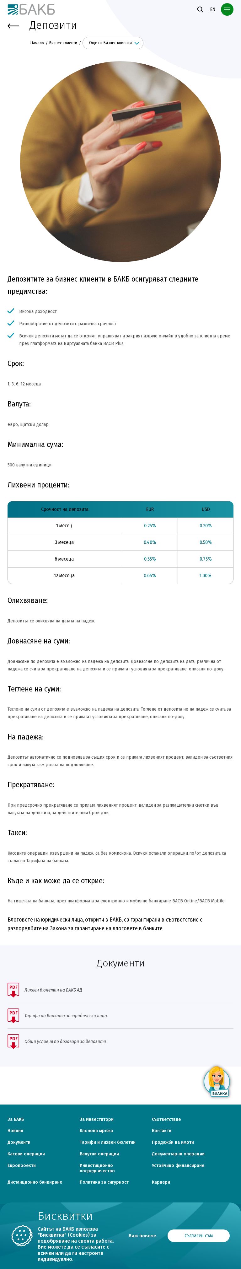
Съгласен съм (199, 1236)
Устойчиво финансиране (178, 1165)
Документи (19, 1142)
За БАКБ (16, 1119)
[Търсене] (200, 9)
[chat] (217, 1082)
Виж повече (142, 1236)
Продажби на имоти (173, 1142)
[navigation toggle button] (227, 9)
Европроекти (22, 1165)
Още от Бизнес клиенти (110, 43)
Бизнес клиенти (63, 43)
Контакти (161, 1130)
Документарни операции (178, 1154)
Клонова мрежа (96, 1130)
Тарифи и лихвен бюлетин (108, 1142)
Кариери (161, 1182)
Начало (37, 43)
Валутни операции (99, 1154)
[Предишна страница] (13, 26)
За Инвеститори (97, 1119)
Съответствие (166, 1119)
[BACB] (31, 9)
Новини (15, 1130)
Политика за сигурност (104, 1182)
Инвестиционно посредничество (97, 1168)
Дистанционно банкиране (35, 1182)
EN (212, 9)
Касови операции (26, 1154)
